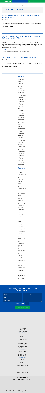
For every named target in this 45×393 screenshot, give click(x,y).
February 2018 (21, 162)
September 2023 (22, 130)
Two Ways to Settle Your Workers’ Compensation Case (21, 57)
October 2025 (21, 97)
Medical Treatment (22, 223)
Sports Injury (21, 243)
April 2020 (20, 142)
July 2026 (20, 81)
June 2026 (20, 83)
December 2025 (21, 94)
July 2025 (20, 103)
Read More (4, 29)
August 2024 (21, 122)
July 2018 (20, 157)
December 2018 (21, 151)
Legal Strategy (21, 218)
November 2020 (22, 140)
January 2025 (21, 113)
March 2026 (21, 88)
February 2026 (21, 90)
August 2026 (21, 79)
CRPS (19, 195)
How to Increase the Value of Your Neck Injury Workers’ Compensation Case (21, 16)
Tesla (19, 248)
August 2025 (21, 101)
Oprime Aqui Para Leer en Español (36, 1)
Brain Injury (20, 179)
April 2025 (20, 108)
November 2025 (22, 95)
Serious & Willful (22, 240)
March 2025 (21, 110)
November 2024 (22, 117)
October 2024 (21, 119)
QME (18, 30)
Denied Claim (21, 202)
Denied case (20, 200)
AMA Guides (21, 176)
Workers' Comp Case (10, 70)
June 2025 (20, 104)
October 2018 (21, 153)
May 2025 (20, 106)
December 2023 (21, 128)
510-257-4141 (7, 1)
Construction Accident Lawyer (18, 51)
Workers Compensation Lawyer (21, 275)
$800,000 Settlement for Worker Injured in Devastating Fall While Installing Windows (21, 37)
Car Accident (21, 185)
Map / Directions (22, 332)
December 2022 (21, 133)
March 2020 (21, 144)
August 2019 (21, 149)
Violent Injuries (21, 258)
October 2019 (21, 148)
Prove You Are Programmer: (20, 303)
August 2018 (21, 155)
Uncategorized (21, 257)
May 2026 (20, 85)
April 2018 (20, 160)
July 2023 (20, 131)
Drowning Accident (22, 204)
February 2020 (21, 146)
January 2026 (21, 92)
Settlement (20, 241)
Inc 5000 (20, 211)
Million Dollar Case (22, 224)
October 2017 (21, 164)
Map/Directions (22, 341)
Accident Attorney (10, 30)
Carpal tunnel (21, 187)
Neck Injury (15, 30)
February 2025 (21, 112)
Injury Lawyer (26, 51)
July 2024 (20, 124)
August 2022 (21, 135)
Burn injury (20, 181)
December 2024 (21, 115)
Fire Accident (21, 205)
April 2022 (20, 137)
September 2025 (22, 99)
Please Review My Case (22, 307)
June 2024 (20, 126)
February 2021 (21, 139)
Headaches (20, 207)
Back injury (20, 178)
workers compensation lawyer (21, 270)
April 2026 (20, 86)
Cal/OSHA (20, 183)
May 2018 (20, 158)
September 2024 (22, 121)
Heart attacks (21, 209)
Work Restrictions (22, 267)
